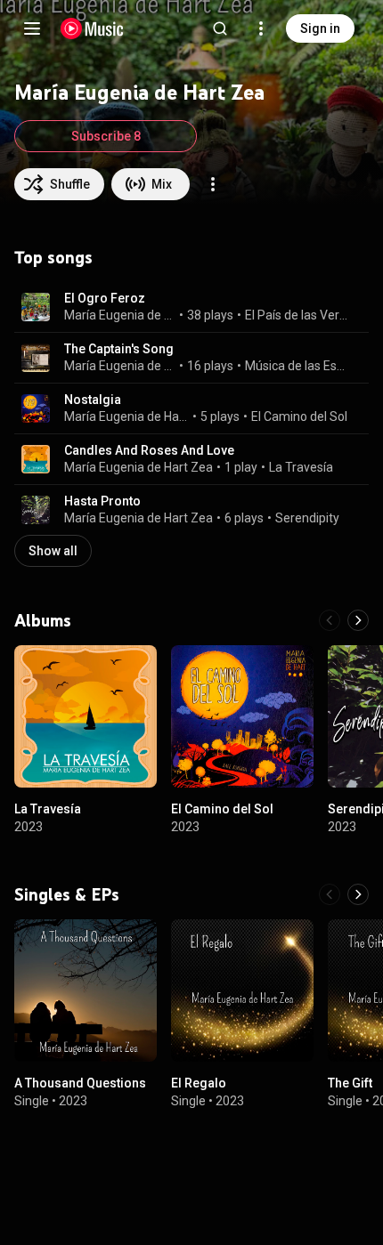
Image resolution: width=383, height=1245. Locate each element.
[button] (35, 307)
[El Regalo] (242, 990)
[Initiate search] (220, 28)
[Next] (358, 620)
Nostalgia (92, 399)
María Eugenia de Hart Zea (120, 366)
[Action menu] (213, 184)
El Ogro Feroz (104, 298)
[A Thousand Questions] (85, 990)
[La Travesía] (85, 716)
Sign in (320, 28)
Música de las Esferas (297, 366)
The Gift (350, 1083)
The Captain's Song (119, 349)
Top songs (53, 257)
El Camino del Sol (299, 416)
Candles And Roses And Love (149, 450)
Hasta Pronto (102, 501)
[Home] (92, 28)
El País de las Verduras (297, 315)
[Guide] (32, 28)
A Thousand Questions (80, 1083)
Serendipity (307, 518)
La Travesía (301, 467)
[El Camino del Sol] (242, 716)
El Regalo (198, 1083)
